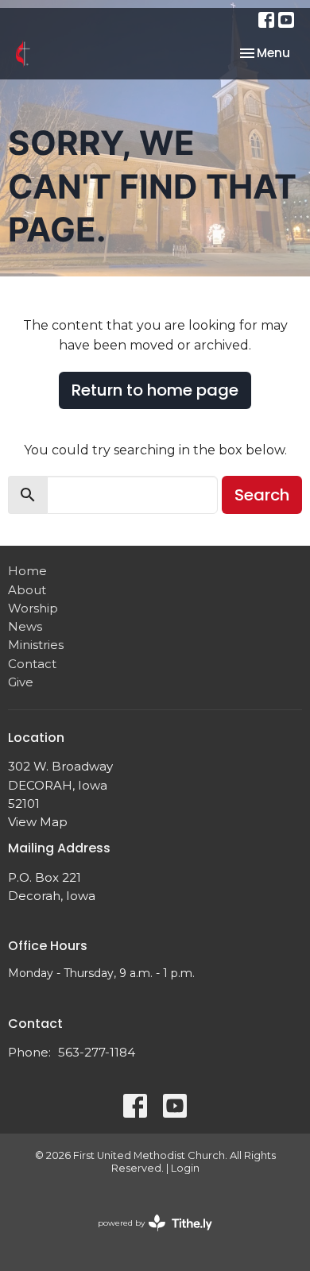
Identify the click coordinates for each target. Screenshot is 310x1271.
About (27, 589)
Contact (32, 663)
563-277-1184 (96, 1052)
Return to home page (155, 390)
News (25, 626)
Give (20, 682)
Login (185, 1168)
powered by (147, 1236)
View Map (38, 821)
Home (27, 570)
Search (261, 495)
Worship (33, 608)
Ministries (36, 644)
